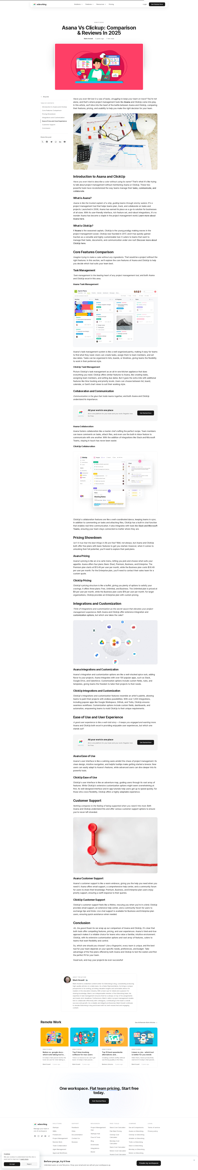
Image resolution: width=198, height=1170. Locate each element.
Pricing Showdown (49, 114)
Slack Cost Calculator (117, 1147)
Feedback (75, 1127)
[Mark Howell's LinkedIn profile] (86, 980)
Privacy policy (153, 1131)
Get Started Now (157, 4)
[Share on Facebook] (47, 142)
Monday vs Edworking (136, 1149)
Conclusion (46, 128)
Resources (100, 4)
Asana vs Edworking (136, 1131)
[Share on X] (42, 142)
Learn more (24, 1159)
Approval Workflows (60, 1153)
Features (88, 4)
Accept (12, 1164)
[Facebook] (35, 1136)
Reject (29, 1164)
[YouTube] (45, 1136)
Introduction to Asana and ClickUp (54, 107)
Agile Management (59, 1149)
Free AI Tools (95, 1137)
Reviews (75, 1142)
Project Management (60, 1138)
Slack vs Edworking (136, 1146)
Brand (93, 1152)
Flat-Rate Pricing (116, 1131)
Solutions (77, 4)
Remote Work (99, 22)
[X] (42, 1136)
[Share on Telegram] (51, 142)
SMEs (54, 1131)
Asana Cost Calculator (118, 1154)
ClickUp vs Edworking (136, 1135)
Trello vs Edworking (136, 1142)
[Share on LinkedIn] (60, 142)
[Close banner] (194, 1160)
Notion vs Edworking (136, 1153)
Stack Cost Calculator (117, 1127)
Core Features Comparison (52, 110)
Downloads (95, 1145)
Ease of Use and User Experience (54, 121)
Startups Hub (95, 1134)
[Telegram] (49, 1136)
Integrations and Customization (53, 117)
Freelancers (57, 1135)
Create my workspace (148, 1163)
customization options (83, 615)
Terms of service (154, 1127)
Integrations (95, 1148)
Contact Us (76, 1138)
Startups (56, 1127)
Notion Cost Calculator (118, 1151)
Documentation (77, 1135)
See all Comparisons (136, 1127)
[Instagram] (38, 1136)
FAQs (73, 1131)
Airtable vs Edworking (136, 1138)
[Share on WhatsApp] (56, 142)
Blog (92, 1141)
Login (145, 4)
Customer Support (48, 125)
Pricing (111, 4)
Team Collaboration (60, 1146)
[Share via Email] (64, 142)
